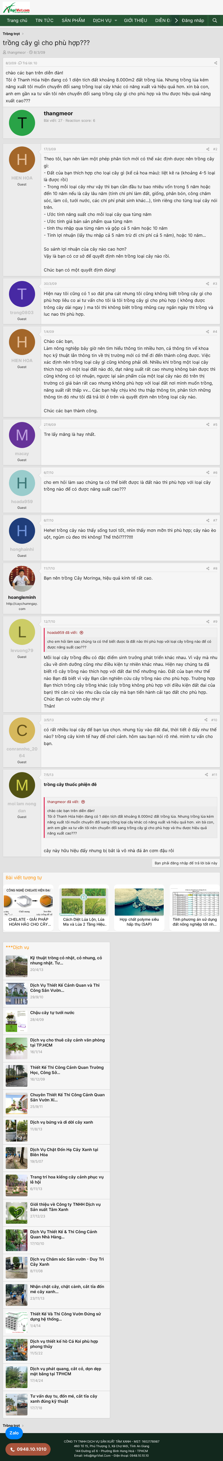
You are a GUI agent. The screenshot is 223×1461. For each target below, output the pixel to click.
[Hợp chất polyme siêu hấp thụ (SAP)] (139, 902)
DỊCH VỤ (102, 20)
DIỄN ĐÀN (165, 20)
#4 (215, 332)
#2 (215, 149)
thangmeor (16, 52)
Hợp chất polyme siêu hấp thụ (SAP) (139, 921)
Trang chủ (17, 20)
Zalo (14, 1433)
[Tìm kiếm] (214, 20)
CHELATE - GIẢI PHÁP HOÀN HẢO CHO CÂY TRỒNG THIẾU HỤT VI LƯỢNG (28, 926)
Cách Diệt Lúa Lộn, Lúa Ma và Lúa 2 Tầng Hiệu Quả (83, 924)
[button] (116, 20)
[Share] (215, 63)
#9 (215, 621)
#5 (215, 425)
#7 (215, 520)
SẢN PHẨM (73, 20)
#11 (214, 775)
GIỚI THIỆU (135, 20)
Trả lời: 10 (30, 63)
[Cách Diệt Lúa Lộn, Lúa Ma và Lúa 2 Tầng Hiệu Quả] (83, 902)
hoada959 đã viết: (62, 632)
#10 (214, 720)
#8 (215, 568)
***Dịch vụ (17, 947)
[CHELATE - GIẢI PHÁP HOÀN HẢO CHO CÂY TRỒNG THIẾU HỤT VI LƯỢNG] (28, 902)
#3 (215, 284)
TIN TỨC (44, 20)
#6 (215, 473)
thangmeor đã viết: (63, 802)
